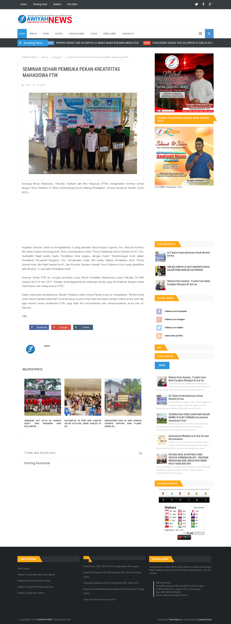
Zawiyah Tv (128, 33)
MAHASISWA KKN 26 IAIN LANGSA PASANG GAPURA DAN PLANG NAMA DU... (123, 423)
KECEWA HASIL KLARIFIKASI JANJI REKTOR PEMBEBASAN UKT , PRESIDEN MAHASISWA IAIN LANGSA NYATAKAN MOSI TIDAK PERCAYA (188, 459)
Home (23, 4)
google (210, 4)
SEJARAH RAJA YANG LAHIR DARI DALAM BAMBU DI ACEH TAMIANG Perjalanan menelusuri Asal (189, 417)
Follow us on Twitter (159, 327)
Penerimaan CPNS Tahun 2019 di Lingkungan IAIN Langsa (111, 566)
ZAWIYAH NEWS (44, 619)
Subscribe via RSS (159, 335)
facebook (203, 4)
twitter (196, 4)
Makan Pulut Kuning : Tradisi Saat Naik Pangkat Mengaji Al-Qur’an (188, 283)
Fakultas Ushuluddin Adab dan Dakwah (36, 574)
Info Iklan (72, 4)
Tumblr (85, 327)
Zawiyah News (205, 619)
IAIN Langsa (23, 568)
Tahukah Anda (76, 33)
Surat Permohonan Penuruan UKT (99, 599)
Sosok (93, 33)
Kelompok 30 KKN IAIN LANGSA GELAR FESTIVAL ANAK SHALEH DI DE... (82, 423)
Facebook (42, 327)
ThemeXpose (175, 619)
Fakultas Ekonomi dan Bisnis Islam (33, 580)
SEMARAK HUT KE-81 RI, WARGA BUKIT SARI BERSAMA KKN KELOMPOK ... (42, 423)
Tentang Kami (40, 4)
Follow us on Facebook (159, 311)
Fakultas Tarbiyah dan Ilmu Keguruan (35, 587)
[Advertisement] (83, 220)
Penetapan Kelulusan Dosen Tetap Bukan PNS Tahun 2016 (111, 583)
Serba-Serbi (109, 33)
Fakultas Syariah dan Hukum (30, 593)
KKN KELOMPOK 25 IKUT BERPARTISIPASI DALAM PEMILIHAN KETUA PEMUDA (188, 268)
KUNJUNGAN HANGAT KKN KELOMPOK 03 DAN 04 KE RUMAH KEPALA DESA (135, 42)
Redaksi (57, 4)
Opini (46, 33)
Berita (33, 33)
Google (64, 327)
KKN (87, 42)
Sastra (59, 33)
